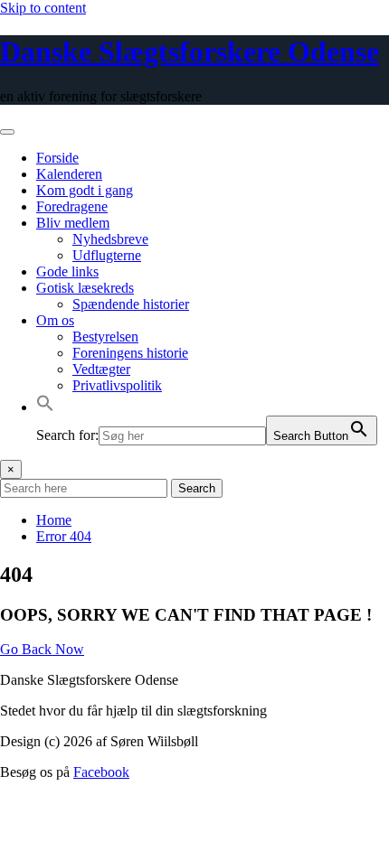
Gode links (67, 271)
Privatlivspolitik (117, 385)
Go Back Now (42, 649)
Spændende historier (130, 304)
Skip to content (43, 7)
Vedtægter (101, 369)
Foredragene (72, 206)
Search (196, 488)
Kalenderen (69, 174)
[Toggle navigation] (7, 132)
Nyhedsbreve (110, 239)
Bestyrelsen (105, 336)
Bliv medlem (72, 222)
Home (53, 520)
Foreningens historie (130, 352)
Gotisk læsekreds (85, 287)
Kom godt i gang (84, 190)
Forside (57, 157)
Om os (55, 320)
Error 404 (63, 536)
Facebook (101, 772)
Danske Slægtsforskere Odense (189, 51)
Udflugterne (106, 255)
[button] (45, 407)
